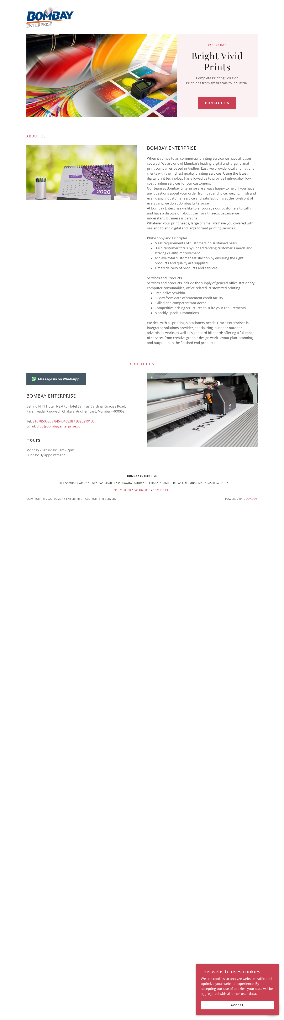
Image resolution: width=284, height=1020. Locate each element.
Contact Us (217, 103)
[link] (50, 17)
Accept (237, 1005)
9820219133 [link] (85, 421)
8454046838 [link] (63, 421)
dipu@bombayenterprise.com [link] (60, 426)
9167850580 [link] (42, 421)
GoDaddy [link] (251, 499)
